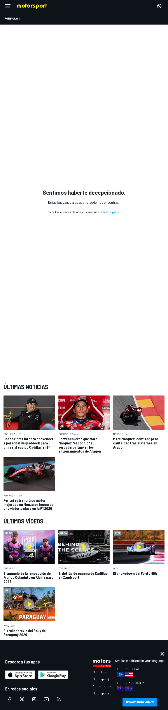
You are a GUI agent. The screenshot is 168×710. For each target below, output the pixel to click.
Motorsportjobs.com (106, 679)
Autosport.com (103, 686)
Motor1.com (100, 672)
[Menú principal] (7, 6)
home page (111, 212)
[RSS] (58, 699)
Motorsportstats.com (107, 693)
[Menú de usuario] (159, 6)
